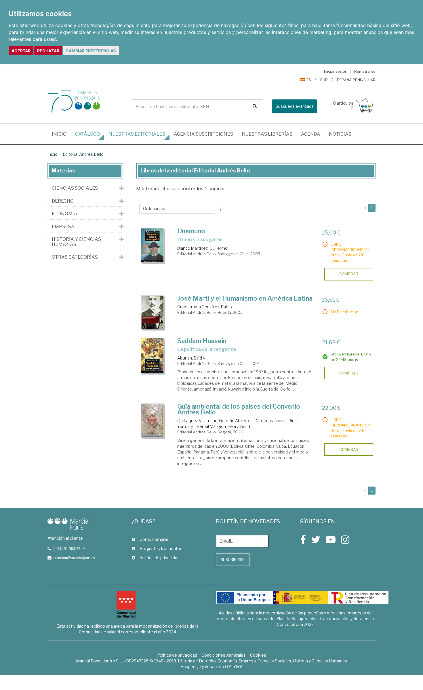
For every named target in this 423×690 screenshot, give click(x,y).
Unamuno (191, 231)
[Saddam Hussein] (152, 355)
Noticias (340, 134)
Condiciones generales (223, 655)
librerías (267, 134)
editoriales (136, 134)
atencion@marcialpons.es (74, 558)
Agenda (310, 134)
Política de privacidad (160, 557)
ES (308, 80)
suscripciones (203, 134)
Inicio (61, 134)
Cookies (258, 655)
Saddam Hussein (201, 341)
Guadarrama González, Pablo (204, 306)
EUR (324, 80)
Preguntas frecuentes (161, 548)
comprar (348, 274)
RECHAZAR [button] (48, 50)
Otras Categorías (75, 257)
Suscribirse (233, 559)
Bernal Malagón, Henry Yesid (223, 426)
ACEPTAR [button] (21, 50)
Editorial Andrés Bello (83, 154)
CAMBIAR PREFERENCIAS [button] (91, 50)
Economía (64, 213)
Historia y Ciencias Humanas (76, 242)
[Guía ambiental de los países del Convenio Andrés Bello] (152, 420)
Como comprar (154, 539)
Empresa (63, 226)
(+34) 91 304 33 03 (69, 549)
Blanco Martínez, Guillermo (202, 248)
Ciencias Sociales (75, 188)
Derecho (63, 201)
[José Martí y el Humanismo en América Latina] (152, 312)
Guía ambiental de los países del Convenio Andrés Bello (238, 409)
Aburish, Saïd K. (191, 357)
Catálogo (87, 134)
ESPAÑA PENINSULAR (356, 80)
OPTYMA (234, 666)
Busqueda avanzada (294, 106)
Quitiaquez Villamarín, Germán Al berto (214, 420)
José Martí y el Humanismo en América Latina (245, 298)
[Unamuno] (152, 245)
